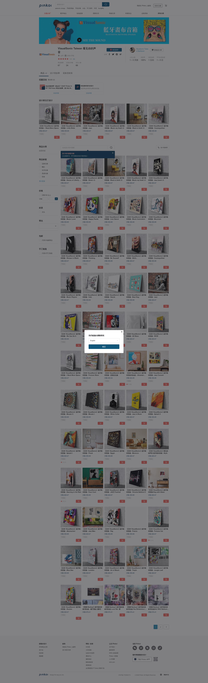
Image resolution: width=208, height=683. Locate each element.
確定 (104, 346)
